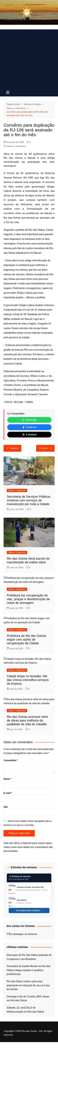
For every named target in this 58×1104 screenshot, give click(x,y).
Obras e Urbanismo (16, 146)
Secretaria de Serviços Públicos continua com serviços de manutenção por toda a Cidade (28, 500)
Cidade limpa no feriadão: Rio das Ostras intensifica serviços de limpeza (28, 679)
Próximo (43, 448)
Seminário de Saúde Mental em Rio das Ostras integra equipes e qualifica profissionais (28, 970)
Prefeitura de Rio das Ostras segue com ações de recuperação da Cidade (26, 639)
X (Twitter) (31, 434)
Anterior (14, 448)
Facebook (31, 427)
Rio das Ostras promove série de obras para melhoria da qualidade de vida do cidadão (27, 720)
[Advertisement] (29, 58)
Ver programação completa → (29, 910)
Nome (7, 779)
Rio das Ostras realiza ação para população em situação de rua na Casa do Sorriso (28, 985)
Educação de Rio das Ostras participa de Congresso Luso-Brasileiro (29, 957)
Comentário (11, 760)
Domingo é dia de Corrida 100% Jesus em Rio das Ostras (28, 998)
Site (6, 807)
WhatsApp (31, 420)
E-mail (8, 793)
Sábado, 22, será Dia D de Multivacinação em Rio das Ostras (25, 1009)
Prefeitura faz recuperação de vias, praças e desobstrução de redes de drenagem (28, 599)
